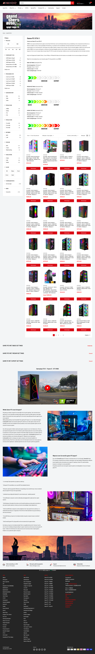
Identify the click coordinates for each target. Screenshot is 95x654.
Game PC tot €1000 (49, 579)
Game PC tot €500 (48, 577)
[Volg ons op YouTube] (42, 650)
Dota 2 (4, 610)
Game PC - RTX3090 (49, 596)
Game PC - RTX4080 (49, 598)
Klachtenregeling (69, 603)
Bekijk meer (7, 69)
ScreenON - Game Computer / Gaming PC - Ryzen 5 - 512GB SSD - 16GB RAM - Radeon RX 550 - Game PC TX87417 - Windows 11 (50, 257)
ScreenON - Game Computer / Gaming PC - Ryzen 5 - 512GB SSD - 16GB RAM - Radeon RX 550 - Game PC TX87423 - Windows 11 (33, 224)
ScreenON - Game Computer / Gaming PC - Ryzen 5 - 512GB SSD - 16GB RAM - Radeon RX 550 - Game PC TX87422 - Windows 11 (50, 224)
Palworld (25, 600)
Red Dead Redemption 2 (29, 608)
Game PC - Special (48, 606)
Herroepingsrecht (69, 601)
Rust (25, 618)
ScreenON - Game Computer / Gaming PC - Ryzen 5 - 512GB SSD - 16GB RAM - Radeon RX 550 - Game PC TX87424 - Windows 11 (84, 192)
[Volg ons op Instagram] (37, 650)
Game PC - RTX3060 (49, 587)
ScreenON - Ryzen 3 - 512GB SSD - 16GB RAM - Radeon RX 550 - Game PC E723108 (33, 322)
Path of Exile (26, 602)
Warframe (26, 637)
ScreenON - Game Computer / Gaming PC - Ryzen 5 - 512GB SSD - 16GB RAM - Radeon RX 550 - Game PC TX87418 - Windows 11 (33, 257)
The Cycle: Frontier (28, 626)
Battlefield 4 (5, 587)
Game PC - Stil (48, 604)
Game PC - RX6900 (49, 583)
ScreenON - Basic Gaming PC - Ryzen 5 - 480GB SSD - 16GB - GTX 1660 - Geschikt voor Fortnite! (66, 322)
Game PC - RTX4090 (49, 600)
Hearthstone (26, 579)
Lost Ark (25, 587)
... (60, 335)
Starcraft (25, 622)
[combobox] (45, 3)
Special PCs (33, 8)
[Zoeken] (72, 3)
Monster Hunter (27, 592)
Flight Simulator (6, 622)
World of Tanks (27, 639)
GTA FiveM (5, 635)
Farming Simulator (7, 618)
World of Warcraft (27, 641)
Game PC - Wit (48, 602)
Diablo (4, 606)
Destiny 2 (5, 604)
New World (26, 596)
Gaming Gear (51, 8)
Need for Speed (27, 594)
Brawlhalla (5, 594)
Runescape (26, 616)
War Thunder (26, 635)
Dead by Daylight (6, 602)
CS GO (4, 598)
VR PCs (26, 8)
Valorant (25, 633)
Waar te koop (68, 594)
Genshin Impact (6, 631)
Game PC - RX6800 (49, 581)
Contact (64, 8)
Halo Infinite (26, 577)
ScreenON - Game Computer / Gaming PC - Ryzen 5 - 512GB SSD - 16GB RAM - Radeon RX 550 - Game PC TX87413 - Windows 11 (84, 257)
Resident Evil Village (28, 610)
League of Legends (28, 585)
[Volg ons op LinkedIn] (45, 650)
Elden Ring (5, 612)
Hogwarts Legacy (27, 583)
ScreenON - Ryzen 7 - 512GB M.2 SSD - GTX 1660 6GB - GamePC (66, 157)
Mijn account (80, 3)
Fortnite (4, 626)
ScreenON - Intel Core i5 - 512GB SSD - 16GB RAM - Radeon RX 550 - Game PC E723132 (67, 288)
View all (90, 353)
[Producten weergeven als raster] (87, 135)
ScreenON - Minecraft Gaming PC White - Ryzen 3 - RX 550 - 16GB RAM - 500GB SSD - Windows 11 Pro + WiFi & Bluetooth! (33, 158)
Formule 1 (5, 624)
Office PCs (12, 8)
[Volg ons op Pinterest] (39, 650)
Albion (4, 577)
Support (58, 8)
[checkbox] (13, 58)
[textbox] (8, 44)
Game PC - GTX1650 (49, 585)
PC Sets (19, 8)
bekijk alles (90, 345)
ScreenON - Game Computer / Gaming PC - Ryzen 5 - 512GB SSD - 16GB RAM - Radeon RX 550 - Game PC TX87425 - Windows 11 (67, 192)
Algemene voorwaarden (70, 599)
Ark (3, 583)
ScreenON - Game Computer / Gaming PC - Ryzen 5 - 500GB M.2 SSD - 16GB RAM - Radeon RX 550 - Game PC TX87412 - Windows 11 (33, 289)
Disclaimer (67, 606)
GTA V (4, 633)
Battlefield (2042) (6, 592)
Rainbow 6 (26, 606)
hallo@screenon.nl (73, 583)
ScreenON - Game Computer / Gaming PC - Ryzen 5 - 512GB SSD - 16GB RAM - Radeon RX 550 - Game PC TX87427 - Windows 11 (50, 192)
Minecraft (26, 589)
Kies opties (50, 298)
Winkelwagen (33, 168)
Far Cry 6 (4, 616)
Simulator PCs (41, 8)
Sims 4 (25, 620)
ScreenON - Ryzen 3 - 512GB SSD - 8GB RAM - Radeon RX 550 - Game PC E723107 (50, 322)
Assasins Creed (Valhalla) (8, 585)
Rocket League (27, 614)
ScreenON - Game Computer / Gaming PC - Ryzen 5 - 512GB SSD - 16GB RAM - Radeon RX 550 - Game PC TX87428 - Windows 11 (33, 192)
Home (4, 33)
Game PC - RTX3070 (49, 592)
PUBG (25, 604)
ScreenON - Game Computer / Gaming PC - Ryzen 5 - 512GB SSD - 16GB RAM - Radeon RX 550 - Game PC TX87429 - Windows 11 (84, 158)
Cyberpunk (5, 600)
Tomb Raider (26, 631)
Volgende (87, 335)
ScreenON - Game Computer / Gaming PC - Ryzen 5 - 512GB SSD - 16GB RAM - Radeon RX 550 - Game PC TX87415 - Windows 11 (67, 257)
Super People (26, 624)
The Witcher (26, 628)
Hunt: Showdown (27, 581)
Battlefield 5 (5, 589)
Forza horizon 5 (6, 628)
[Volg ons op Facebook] (34, 650)
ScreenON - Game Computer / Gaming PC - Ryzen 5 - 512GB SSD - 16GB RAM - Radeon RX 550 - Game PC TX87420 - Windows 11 (67, 224)
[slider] (5, 47)
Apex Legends (6, 581)
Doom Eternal (6, 608)
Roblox (25, 612)
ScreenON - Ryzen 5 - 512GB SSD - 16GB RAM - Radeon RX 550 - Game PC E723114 (83, 288)
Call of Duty (5, 596)
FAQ (66, 595)
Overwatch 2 (26, 598)
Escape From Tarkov (7, 614)
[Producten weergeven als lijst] (89, 135)
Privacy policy (68, 605)
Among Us (5, 579)
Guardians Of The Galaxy (8, 637)
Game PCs (5, 8)
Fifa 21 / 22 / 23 (6, 620)
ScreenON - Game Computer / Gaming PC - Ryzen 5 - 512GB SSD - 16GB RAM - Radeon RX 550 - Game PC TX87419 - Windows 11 (84, 224)
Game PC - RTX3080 (49, 594)
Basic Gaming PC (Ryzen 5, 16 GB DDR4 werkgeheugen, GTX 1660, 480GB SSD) (83, 322)
